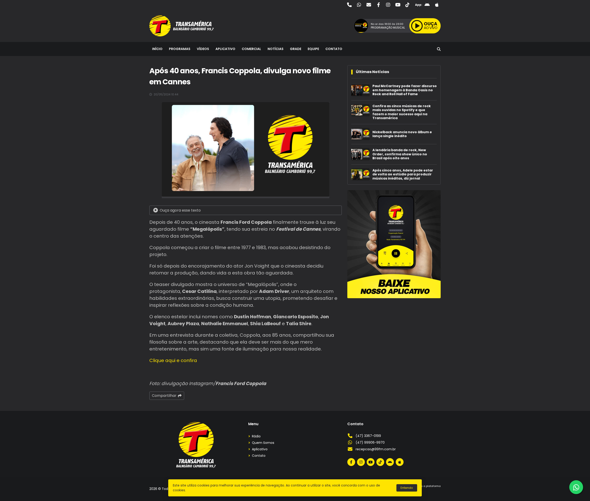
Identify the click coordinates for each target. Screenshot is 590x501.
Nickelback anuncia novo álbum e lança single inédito (402, 134)
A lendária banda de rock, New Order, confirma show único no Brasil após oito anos (399, 154)
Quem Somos (263, 442)
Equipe (313, 49)
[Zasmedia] (429, 491)
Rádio (256, 436)
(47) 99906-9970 (370, 442)
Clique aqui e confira (173, 360)
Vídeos (203, 49)
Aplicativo (225, 49)
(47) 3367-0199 (368, 435)
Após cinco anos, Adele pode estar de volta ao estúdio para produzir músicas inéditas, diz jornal (402, 174)
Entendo (407, 488)
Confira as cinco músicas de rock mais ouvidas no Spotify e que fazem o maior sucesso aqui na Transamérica (401, 112)
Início (157, 49)
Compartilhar (164, 395)
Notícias (275, 49)
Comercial (251, 49)
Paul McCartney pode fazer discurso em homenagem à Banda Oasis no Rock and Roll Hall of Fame (404, 90)
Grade (295, 49)
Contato (333, 49)
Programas (179, 49)
